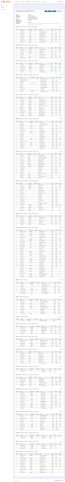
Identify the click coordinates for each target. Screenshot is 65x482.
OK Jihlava (40, 254)
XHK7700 (28, 320)
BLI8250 (31, 313)
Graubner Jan (22, 252)
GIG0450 (31, 472)
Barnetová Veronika (23, 378)
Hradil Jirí (21, 238)
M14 (30, 23)
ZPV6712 (29, 162)
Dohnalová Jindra (23, 436)
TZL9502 (31, 244)
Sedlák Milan (22, 224)
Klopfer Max (21, 87)
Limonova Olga (22, 456)
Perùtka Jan (22, 105)
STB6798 (32, 421)
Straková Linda (22, 407)
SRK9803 (31, 307)
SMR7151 (31, 395)
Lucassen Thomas (22, 88)
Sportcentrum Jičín (42, 64)
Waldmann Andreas (23, 231)
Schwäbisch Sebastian (23, 141)
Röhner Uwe (21, 146)
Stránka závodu (59, 11)
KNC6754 (32, 418)
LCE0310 (30, 100)
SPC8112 (31, 138)
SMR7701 (31, 139)
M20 (34, 23)
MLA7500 (31, 300)
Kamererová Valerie (23, 458)
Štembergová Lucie (22, 381)
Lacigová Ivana (23, 438)
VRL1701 (32, 285)
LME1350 (32, 333)
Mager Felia (22, 286)
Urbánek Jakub (22, 100)
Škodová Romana (22, 462)
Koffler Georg (22, 271)
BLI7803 (31, 142)
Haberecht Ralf (22, 148)
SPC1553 (32, 329)
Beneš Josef (22, 71)
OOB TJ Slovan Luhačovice (42, 100)
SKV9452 (31, 462)
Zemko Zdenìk (22, 223)
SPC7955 (32, 445)
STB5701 (30, 208)
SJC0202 (30, 217)
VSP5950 (31, 438)
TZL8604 (31, 238)
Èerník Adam (22, 275)
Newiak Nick (21, 269)
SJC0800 (30, 64)
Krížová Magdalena (23, 330)
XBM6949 (29, 166)
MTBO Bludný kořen (42, 142)
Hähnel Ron (22, 54)
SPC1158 (30, 357)
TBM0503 (31, 241)
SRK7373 (32, 415)
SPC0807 (30, 66)
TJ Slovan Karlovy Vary (43, 462)
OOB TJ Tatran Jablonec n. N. (42, 173)
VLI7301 (29, 176)
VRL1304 (30, 32)
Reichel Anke (21, 422)
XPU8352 (30, 380)
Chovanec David (22, 244)
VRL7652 (31, 469)
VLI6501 (29, 156)
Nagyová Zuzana (22, 363)
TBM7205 (31, 265)
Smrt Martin (21, 132)
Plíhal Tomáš (22, 254)
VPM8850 (32, 448)
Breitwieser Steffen (22, 203)
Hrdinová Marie (22, 463)
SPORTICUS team (42, 30)
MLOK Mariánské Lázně (43, 71)
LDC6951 (32, 426)
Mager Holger (22, 135)
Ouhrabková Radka (23, 404)
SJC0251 (31, 459)
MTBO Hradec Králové (43, 49)
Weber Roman (22, 139)
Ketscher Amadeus (23, 292)
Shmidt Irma (22, 470)
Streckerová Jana (22, 448)
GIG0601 (32, 83)
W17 (59, 23)
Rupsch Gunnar (22, 302)
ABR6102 (30, 210)
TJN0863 (30, 363)
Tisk (45, 11)
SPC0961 (30, 360)
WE (40, 24)
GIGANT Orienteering (43, 83)
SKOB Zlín (40, 238)
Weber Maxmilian (22, 67)
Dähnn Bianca (22, 428)
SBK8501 (30, 115)
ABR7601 (31, 122)
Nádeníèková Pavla (23, 384)
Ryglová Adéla (22, 353)
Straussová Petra (22, 426)
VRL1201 (30, 57)
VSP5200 (30, 186)
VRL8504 (30, 224)
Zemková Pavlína (23, 370)
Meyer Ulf (21, 196)
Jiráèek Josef (22, 115)
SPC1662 (32, 283)
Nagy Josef (21, 173)
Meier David (21, 91)
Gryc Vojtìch (22, 218)
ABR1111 (30, 56)
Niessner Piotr (22, 193)
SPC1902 (32, 289)
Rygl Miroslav (22, 265)
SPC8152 (31, 404)
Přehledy (54, 11)
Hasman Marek (22, 276)
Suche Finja (21, 361)
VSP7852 (31, 463)
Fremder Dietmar (22, 200)
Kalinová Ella (22, 360)
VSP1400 (30, 53)
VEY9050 (32, 446)
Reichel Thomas (22, 170)
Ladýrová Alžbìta (22, 343)
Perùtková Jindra (22, 455)
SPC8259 (31, 394)
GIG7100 (29, 159)
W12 (55, 23)
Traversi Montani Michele (23, 80)
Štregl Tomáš (22, 163)
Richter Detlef (22, 169)
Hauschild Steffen (22, 129)
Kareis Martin (22, 156)
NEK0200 (30, 112)
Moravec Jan (22, 259)
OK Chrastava (42, 90)
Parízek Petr (21, 177)
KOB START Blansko (41, 115)
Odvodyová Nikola (23, 327)
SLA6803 (30, 107)
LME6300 (30, 204)
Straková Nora (22, 333)
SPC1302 (30, 30)
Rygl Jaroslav (22, 261)
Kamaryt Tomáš (22, 247)
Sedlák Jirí (22, 285)
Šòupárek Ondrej (22, 166)
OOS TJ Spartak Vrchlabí (43, 32)
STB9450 (31, 458)
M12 (28, 23)
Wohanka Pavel (22, 258)
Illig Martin (21, 255)
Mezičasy (61, 26)
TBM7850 (31, 398)
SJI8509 (31, 254)
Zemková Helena (22, 425)
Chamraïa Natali (22, 472)
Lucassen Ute (22, 429)
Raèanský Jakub (22, 241)
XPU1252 (32, 327)
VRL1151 (31, 340)
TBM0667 (31, 465)
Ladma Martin (22, 307)
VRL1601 (30, 40)
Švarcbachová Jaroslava (23, 418)
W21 (30, 24)
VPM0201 (31, 276)
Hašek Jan (21, 234)
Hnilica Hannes (22, 235)
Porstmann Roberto (22, 197)
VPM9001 (30, 104)
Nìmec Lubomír (22, 303)
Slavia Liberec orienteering (44, 91)
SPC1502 (30, 39)
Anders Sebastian (22, 272)
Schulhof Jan (22, 98)
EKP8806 (30, 101)
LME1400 (30, 37)
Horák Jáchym (22, 114)
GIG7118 (29, 155)
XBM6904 (29, 165)
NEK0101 (31, 269)
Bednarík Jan (22, 138)
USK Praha (41, 53)
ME (45, 23)
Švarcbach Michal (22, 111)
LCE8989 (31, 455)
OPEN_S (53, 23)
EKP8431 (31, 132)
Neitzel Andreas (22, 309)
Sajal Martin (21, 262)
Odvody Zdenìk (22, 131)
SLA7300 (30, 223)
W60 (37, 24)
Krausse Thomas (22, 194)
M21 (36, 23)
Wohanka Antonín (22, 57)
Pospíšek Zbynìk (22, 207)
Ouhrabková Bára (22, 344)
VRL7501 (31, 258)
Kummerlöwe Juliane (23, 397)
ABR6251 (31, 436)
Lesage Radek (22, 66)
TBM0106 (30, 218)
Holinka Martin (22, 162)
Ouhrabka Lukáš (23, 289)
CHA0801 (32, 90)
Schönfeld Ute (22, 419)
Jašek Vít (21, 56)
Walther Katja (22, 398)
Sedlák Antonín (22, 32)
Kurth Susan (22, 401)
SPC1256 (31, 344)
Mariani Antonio (22, 242)
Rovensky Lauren (23, 293)
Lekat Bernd (22, 312)
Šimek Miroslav (22, 204)
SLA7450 (32, 425)
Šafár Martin (22, 49)
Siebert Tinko (22, 172)
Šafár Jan (22, 320)
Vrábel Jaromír (22, 210)
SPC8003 (30, 221)
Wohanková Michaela (23, 340)
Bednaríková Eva (22, 329)
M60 (42, 23)
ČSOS (63, 480)
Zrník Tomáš (21, 83)
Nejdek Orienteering (42, 112)
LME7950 (31, 407)
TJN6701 (29, 173)
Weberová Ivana (22, 402)
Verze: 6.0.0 (16, 480)
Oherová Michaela (23, 313)
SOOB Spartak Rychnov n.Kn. (42, 158)
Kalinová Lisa (22, 357)
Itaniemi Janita (22, 405)
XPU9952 (30, 378)
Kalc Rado (21, 84)
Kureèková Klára (22, 465)
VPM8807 (31, 247)
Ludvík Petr (21, 208)
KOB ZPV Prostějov (40, 162)
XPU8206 (31, 131)
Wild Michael (22, 81)
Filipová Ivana (22, 415)
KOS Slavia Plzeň (41, 104)
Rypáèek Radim (22, 30)
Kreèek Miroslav (22, 189)
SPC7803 (31, 262)
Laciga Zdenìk (22, 186)
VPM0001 (31, 234)
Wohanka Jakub (22, 36)
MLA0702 (30, 71)
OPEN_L (50, 23)
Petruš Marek (22, 300)
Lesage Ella (22, 283)
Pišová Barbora (22, 385)
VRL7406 (29, 163)
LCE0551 (31, 306)
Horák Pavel (22, 220)
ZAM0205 (31, 259)
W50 (35, 24)
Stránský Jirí (22, 251)
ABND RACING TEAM (41, 165)
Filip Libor (21, 158)
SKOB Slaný (40, 107)
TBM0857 (30, 353)
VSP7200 (30, 220)
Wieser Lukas (22, 268)
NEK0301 (30, 114)
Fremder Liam (22, 33)
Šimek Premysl (22, 37)
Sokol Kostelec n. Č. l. (42, 108)
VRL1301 (30, 36)
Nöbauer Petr (22, 112)
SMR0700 (30, 67)
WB (39, 24)
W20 (28, 24)
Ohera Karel (21, 142)
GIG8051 (31, 405)
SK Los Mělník (41, 37)
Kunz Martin (21, 159)
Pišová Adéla (22, 306)
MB (44, 23)
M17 (32, 23)
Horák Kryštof (22, 53)
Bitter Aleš (21, 108)
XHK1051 (31, 343)
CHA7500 (31, 128)
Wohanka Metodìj (22, 40)
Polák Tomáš (22, 90)
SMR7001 (29, 177)
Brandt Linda (22, 371)
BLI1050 (30, 356)
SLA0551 (31, 370)
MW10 (48, 23)
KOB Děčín (41, 426)
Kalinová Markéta (22, 394)
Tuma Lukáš (22, 64)
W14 (57, 23)
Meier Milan (21, 176)
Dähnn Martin (22, 190)
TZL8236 (31, 252)
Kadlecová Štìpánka (23, 446)
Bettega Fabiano (22, 245)
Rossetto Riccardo (22, 237)
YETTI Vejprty (43, 446)
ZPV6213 (30, 189)
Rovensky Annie (23, 288)
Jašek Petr (21, 122)
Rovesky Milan (22, 124)
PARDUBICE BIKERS (42, 131)
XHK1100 (30, 49)
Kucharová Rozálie (22, 459)
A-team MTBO (41, 56)
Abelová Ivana (22, 421)
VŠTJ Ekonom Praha (41, 101)
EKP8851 (30, 381)
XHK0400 (31, 275)
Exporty (49, 11)
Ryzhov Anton (22, 248)
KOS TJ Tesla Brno (40, 207)
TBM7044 (31, 261)
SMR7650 (31, 402)
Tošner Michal (22, 125)
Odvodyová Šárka (22, 380)
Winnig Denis (22, 136)
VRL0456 (31, 466)
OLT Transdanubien (44, 288)
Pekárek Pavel (22, 165)
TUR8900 (30, 98)
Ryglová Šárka (22, 346)
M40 (38, 23)
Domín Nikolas (22, 101)
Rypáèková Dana (22, 445)
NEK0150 (30, 384)
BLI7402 (31, 145)
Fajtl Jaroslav (22, 104)
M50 (40, 23)
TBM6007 (30, 207)
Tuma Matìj (22, 217)
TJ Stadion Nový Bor (41, 208)
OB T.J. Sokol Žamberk (42, 259)
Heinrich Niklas (22, 70)
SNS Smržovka (42, 67)
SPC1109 (30, 50)
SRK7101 (29, 158)
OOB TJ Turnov (41, 98)
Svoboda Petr (22, 107)
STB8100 (31, 251)
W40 (32, 24)
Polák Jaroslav (22, 128)
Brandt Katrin (22, 310)
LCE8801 (30, 105)
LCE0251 (30, 385)
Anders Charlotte (22, 354)
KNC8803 (30, 108)
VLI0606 (32, 91)
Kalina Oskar (22, 39)
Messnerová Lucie (22, 466)
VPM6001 (30, 187)
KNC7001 (30, 111)
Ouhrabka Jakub (22, 221)
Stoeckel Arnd (22, 201)
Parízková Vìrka (22, 395)
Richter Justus (22, 266)
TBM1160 (31, 346)
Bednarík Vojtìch (22, 50)
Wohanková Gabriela (23, 469)
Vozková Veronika (22, 356)
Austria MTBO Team (42, 231)
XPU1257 (32, 330)
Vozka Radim (22, 145)
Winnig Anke (22, 408)
